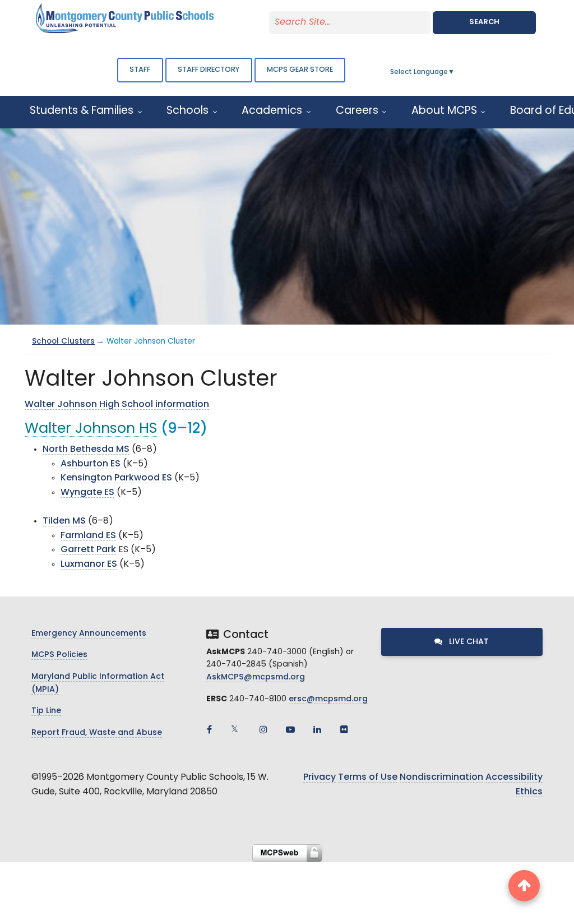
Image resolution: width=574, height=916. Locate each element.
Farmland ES (88, 535)
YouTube (290, 729)
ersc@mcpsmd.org (328, 699)
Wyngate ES (87, 492)
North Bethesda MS (86, 449)
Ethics (529, 792)
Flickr (344, 729)
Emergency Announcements (88, 634)
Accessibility (514, 777)
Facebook (210, 729)
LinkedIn (317, 729)
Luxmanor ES (89, 564)
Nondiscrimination (441, 777)
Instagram (263, 729)
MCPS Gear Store (300, 69)
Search (484, 22)
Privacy (319, 777)
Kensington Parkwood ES (116, 478)
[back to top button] (524, 885)
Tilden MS (64, 521)
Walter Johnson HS (91, 429)
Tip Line (46, 711)
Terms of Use (367, 777)
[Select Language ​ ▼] (455, 72)
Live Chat (468, 642)
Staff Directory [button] (208, 69)
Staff (139, 69)
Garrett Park (88, 549)
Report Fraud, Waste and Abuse (96, 733)
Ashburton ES (91, 464)
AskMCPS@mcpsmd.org (255, 677)
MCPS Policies (59, 655)
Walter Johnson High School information (117, 404)
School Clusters (63, 341)
